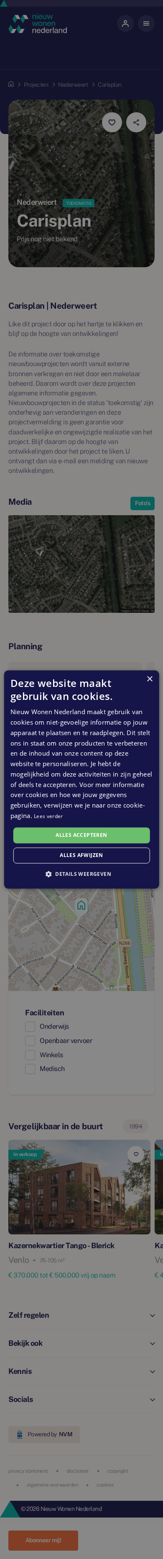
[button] (81, 874)
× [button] (149, 679)
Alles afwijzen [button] (81, 855)
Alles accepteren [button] (81, 835)
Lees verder (48, 816)
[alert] (81, 779)
